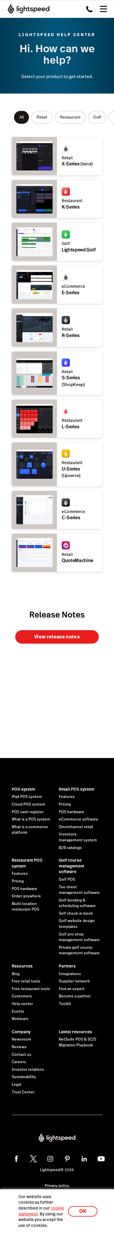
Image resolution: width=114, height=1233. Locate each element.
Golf (97, 117)
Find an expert (71, 989)
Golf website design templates (77, 923)
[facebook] (16, 1159)
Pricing (65, 804)
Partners (67, 966)
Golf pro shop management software (79, 937)
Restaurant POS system (27, 863)
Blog (16, 974)
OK (82, 1211)
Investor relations (28, 1069)
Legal (16, 1084)
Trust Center (23, 1092)
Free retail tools (26, 981)
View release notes (57, 636)
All (21, 117)
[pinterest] (67, 1159)
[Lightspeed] (27, 9)
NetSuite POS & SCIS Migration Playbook (77, 1042)
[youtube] (101, 1159)
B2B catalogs (70, 847)
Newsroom (21, 1039)
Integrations (70, 974)
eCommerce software (78, 819)
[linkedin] (84, 1159)
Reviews (19, 1047)
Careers (19, 1062)
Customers (22, 996)
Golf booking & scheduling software (77, 903)
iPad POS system (27, 796)
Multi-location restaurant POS (25, 906)
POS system (23, 789)
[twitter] (33, 1159)
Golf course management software (71, 866)
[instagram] (50, 1159)
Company (21, 1032)
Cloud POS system (28, 804)
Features (67, 796)
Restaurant (70, 117)
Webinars (20, 1018)
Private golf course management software (79, 950)
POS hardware (71, 812)
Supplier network (74, 981)
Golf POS (67, 879)
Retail (42, 117)
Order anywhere (26, 896)
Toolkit (65, 1004)
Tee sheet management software (79, 890)
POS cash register (28, 812)
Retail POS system (76, 789)
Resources (22, 966)
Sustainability (24, 1077)
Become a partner (75, 996)
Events (18, 1011)
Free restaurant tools (31, 989)
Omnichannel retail (76, 827)
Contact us (21, 1054)
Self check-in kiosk (76, 913)
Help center (22, 1004)
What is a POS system (31, 819)
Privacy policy (57, 1185)
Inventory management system (78, 837)
